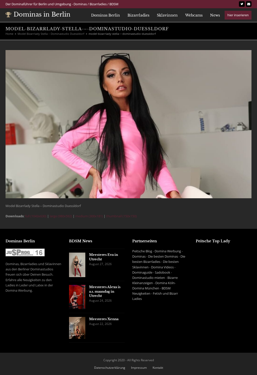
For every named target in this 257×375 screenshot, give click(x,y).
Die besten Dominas (163, 256)
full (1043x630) (35, 216)
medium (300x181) (89, 216)
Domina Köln (165, 283)
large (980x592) (61, 216)
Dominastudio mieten (148, 277)
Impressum (139, 367)
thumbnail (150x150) (121, 216)
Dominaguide (142, 272)
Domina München (145, 288)
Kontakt (158, 367)
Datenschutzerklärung (109, 367)
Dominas (139, 256)
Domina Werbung (168, 251)
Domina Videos (162, 267)
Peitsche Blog (142, 251)
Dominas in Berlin (42, 14)
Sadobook (162, 272)
